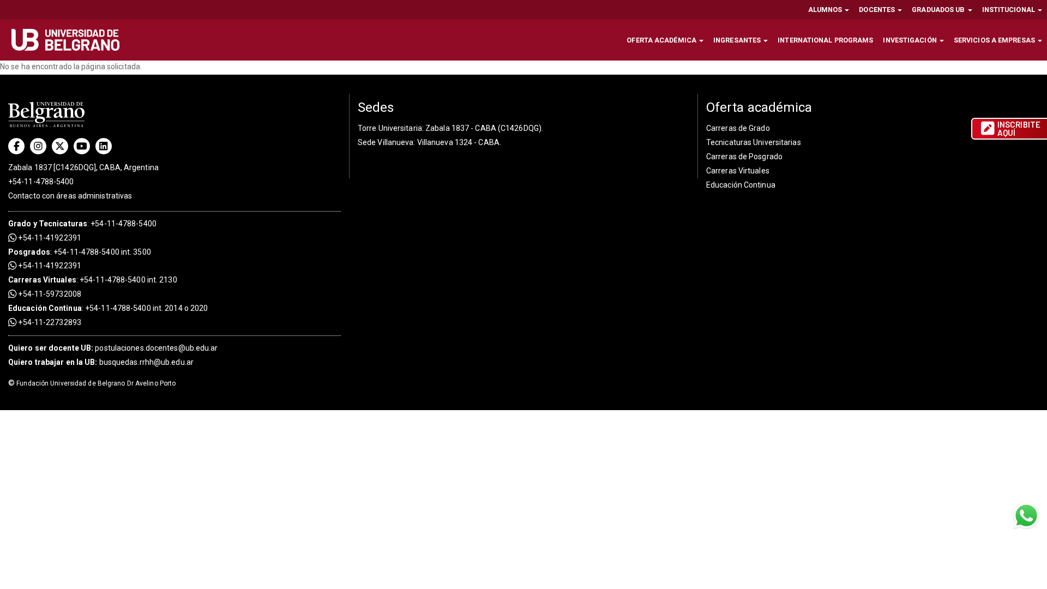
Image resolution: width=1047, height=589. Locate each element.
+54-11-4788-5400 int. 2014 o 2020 (146, 308)
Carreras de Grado (738, 128)
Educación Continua (740, 185)
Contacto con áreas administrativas (70, 195)
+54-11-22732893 (48, 322)
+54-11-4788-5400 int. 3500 (102, 252)
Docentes (877, 9)
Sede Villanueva (386, 142)
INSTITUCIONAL (1009, 9)
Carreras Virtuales (42, 279)
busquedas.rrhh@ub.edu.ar (101, 362)
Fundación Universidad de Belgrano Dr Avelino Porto (92, 383)
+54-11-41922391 (48, 237)
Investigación (910, 40)
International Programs (825, 40)
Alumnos (826, 9)
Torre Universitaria (390, 128)
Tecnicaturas (63, 223)
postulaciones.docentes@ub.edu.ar (113, 348)
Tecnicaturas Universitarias (753, 142)
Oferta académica (662, 40)
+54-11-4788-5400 (41, 181)
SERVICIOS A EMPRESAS (995, 40)
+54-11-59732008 (48, 294)
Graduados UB (939, 9)
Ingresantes (737, 40)
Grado (20, 223)
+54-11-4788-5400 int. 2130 (128, 279)
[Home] (69, 40)
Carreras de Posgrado (744, 156)
